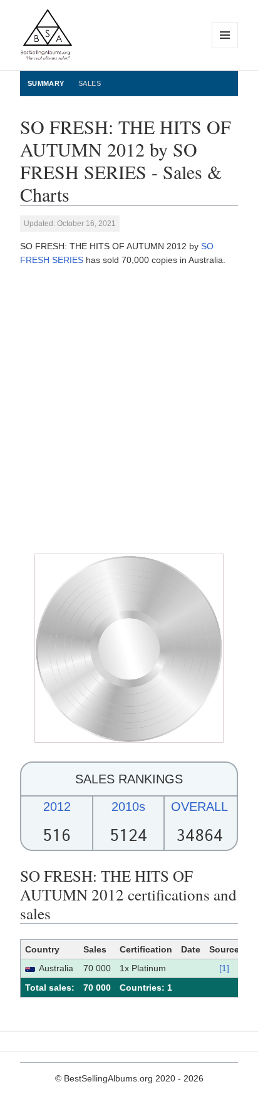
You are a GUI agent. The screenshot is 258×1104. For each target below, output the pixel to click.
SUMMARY (46, 83)
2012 (57, 806)
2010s (128, 806)
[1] (224, 968)
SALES (89, 83)
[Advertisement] (129, 410)
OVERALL (199, 806)
